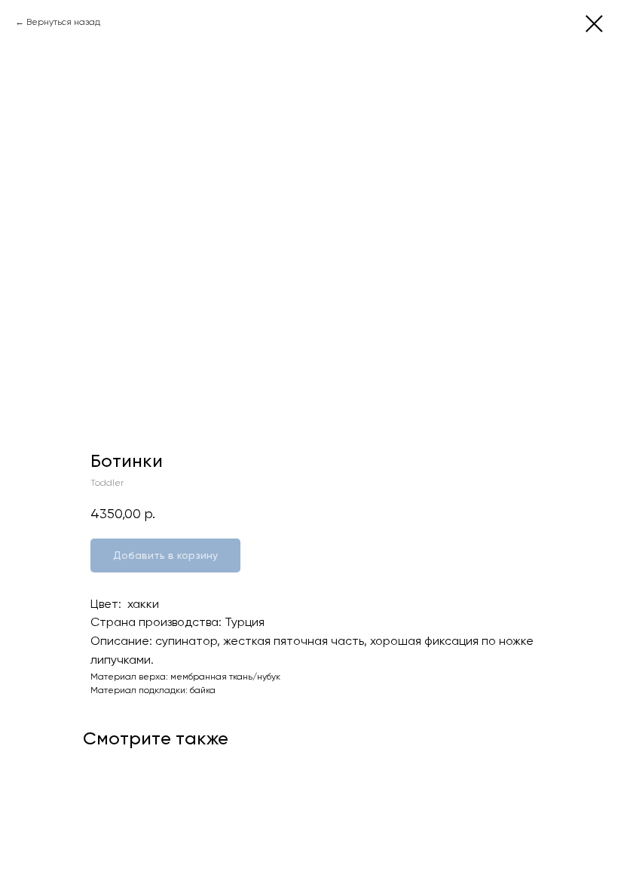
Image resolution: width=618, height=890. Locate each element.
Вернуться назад (63, 22)
